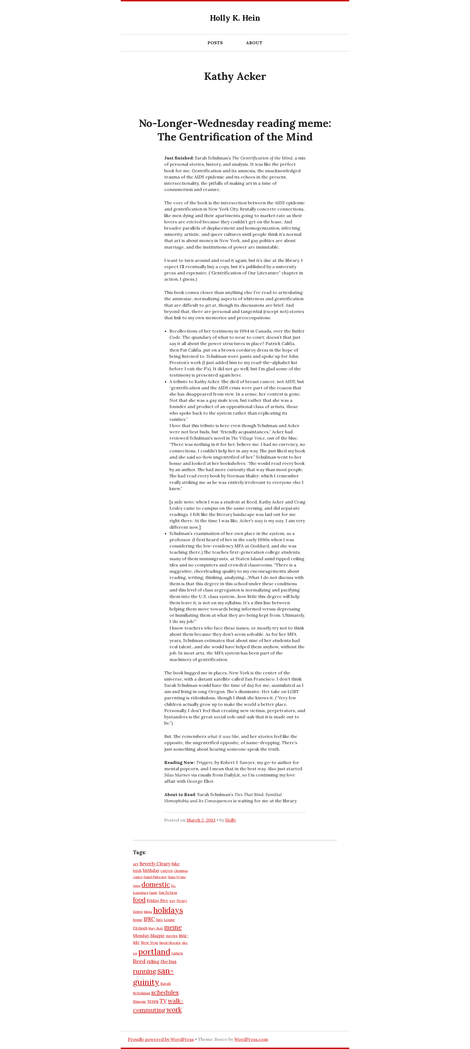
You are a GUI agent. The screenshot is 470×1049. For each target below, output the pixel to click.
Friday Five (157, 900)
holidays (168, 910)
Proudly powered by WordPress (161, 1039)
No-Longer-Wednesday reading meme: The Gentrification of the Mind (235, 129)
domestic (155, 884)
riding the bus (162, 962)
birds (137, 870)
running (144, 971)
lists (159, 920)
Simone (139, 1001)
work (174, 1009)
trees (153, 1001)
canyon (166, 870)
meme (173, 927)
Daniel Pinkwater (155, 877)
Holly (230, 820)
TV (163, 1000)
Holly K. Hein (235, 18)
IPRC (149, 919)
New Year (149, 942)
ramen (177, 953)
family (153, 893)
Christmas (181, 871)
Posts (215, 42)
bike (176, 863)
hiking (148, 912)
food (139, 900)
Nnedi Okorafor (170, 943)
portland (154, 951)
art (135, 864)
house (138, 920)
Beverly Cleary (155, 864)
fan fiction (168, 892)
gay (172, 900)
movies (172, 936)
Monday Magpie (149, 935)
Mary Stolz (156, 928)
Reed (139, 961)
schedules (165, 992)
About (254, 42)
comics (138, 877)
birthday (151, 870)
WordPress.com (251, 1039)
